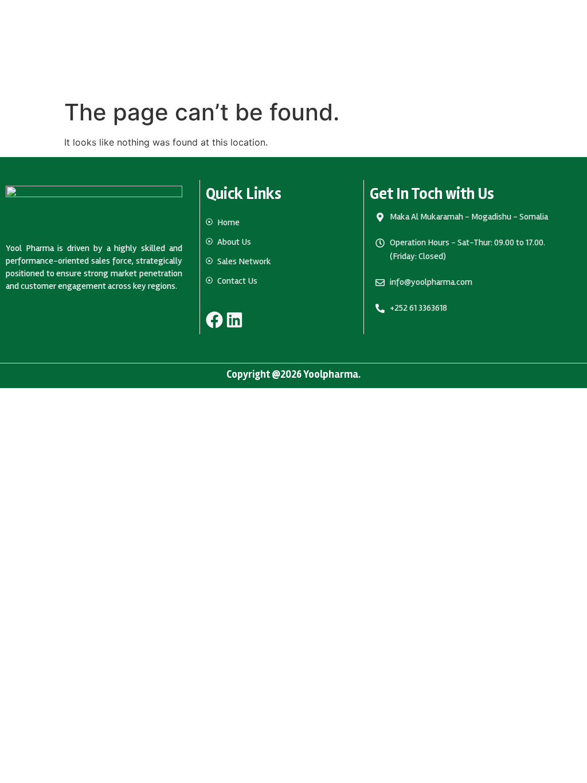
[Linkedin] (234, 319)
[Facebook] (214, 319)
